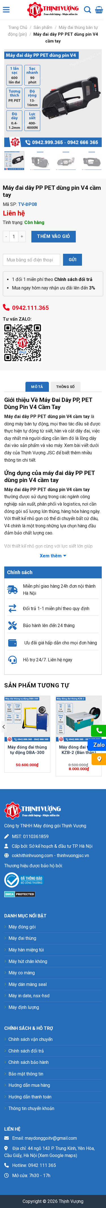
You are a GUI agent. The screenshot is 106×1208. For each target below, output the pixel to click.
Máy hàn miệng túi (26, 950)
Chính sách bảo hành (28, 1062)
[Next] (93, 98)
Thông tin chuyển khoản (31, 1108)
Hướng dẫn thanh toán (29, 1097)
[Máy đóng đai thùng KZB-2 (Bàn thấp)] (78, 719)
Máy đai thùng (22, 938)
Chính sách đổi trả (26, 1051)
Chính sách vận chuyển (30, 1039)
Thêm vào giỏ (53, 236)
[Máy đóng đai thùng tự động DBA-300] (27, 719)
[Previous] (13, 98)
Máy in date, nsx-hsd (28, 995)
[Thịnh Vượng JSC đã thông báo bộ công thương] (24, 881)
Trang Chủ (17, 27)
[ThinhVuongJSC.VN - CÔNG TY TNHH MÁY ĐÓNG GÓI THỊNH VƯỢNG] (51, 10)
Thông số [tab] (65, 387)
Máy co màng (21, 972)
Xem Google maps (57, 1155)
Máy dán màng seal (27, 984)
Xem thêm (51, 556)
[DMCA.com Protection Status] (19, 894)
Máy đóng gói (22, 927)
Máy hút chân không (27, 961)
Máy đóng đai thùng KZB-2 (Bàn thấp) (78, 750)
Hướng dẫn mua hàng (29, 1085)
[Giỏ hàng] (99, 10)
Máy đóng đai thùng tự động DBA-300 (27, 750)
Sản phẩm (43, 27)
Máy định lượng (23, 1007)
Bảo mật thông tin (25, 1074)
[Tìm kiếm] (87, 10)
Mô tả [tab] (37, 387)
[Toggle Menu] (7, 11)
